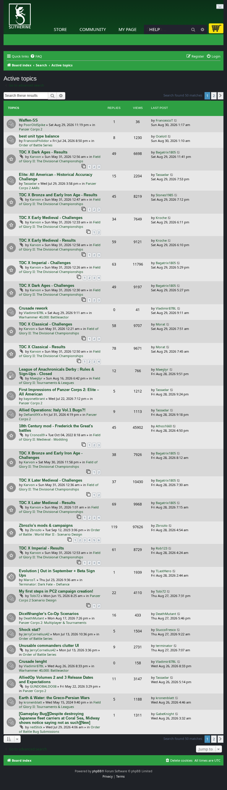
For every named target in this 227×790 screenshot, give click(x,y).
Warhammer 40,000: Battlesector (44, 317)
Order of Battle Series (35, 145)
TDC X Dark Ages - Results (43, 152)
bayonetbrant (34, 398)
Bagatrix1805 (166, 152)
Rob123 (161, 548)
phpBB (97, 771)
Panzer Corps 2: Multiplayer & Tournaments (52, 622)
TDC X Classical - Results (42, 347)
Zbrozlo (36, 530)
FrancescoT (164, 120)
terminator (164, 645)
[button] (220, 95)
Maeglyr (36, 378)
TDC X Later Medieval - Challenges (50, 480)
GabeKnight (165, 714)
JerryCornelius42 (36, 634)
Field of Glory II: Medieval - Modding (59, 437)
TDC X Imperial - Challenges (45, 263)
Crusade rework (33, 308)
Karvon (35, 156)
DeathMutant (34, 618)
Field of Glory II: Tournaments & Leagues (59, 380)
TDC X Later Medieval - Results (47, 503)
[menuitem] (36, 56)
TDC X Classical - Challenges (45, 324)
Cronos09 (37, 435)
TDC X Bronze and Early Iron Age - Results (58, 195)
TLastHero (163, 571)
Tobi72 (35, 595)
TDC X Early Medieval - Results (47, 240)
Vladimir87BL (34, 312)
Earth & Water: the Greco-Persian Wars (54, 698)
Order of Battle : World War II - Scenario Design (59, 532)
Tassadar (30, 183)
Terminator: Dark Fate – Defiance (44, 584)
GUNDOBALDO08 (43, 686)
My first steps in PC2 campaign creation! (56, 591)
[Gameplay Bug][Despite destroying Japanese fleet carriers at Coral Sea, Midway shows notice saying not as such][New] (59, 718)
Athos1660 (164, 426)
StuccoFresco (166, 629)
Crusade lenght (33, 661)
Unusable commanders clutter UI (49, 645)
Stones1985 (164, 195)
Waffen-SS (28, 120)
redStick (36, 727)
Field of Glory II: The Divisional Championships (59, 158)
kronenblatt (33, 702)
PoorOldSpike (34, 124)
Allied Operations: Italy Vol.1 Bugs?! (52, 410)
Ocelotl (161, 136)
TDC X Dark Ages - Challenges (46, 285)
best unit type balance (39, 136)
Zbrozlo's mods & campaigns (46, 525)
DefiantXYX (32, 414)
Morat (160, 324)
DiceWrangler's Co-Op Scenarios (49, 613)
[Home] (5, 1)
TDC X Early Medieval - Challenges (50, 217)
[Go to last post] (176, 120)
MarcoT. (30, 580)
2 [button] (214, 95)
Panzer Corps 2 (30, 129)
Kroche (161, 217)
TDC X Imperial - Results (41, 548)
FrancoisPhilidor (36, 140)
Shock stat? (29, 629)
